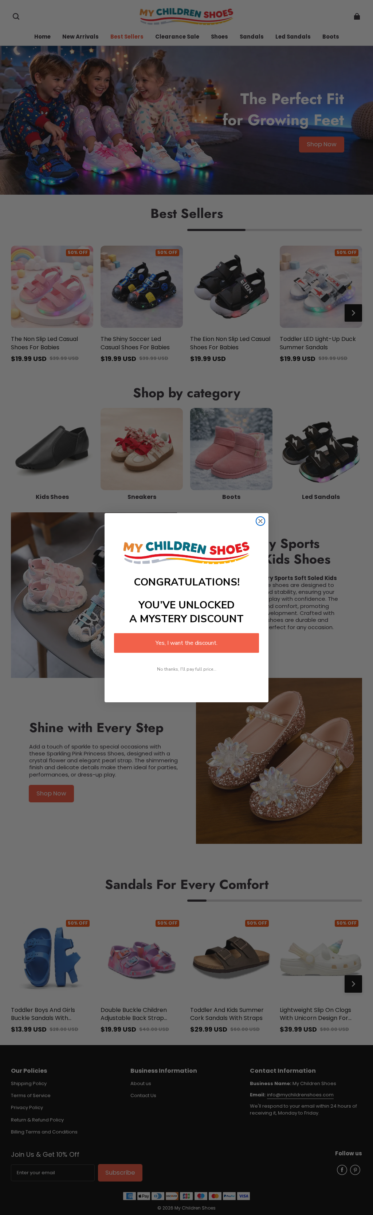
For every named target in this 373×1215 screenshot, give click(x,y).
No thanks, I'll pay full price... (186, 669)
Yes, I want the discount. (186, 643)
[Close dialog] (260, 521)
